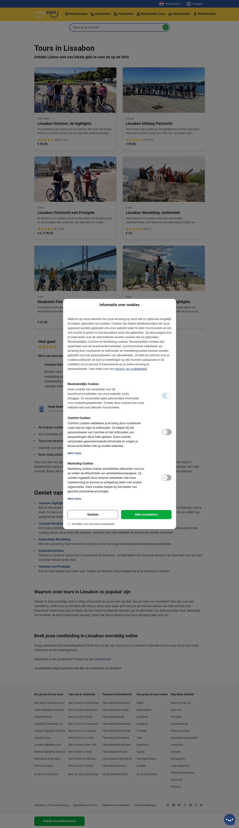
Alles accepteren (146, 514)
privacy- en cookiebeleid (131, 369)
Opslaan (92, 514)
